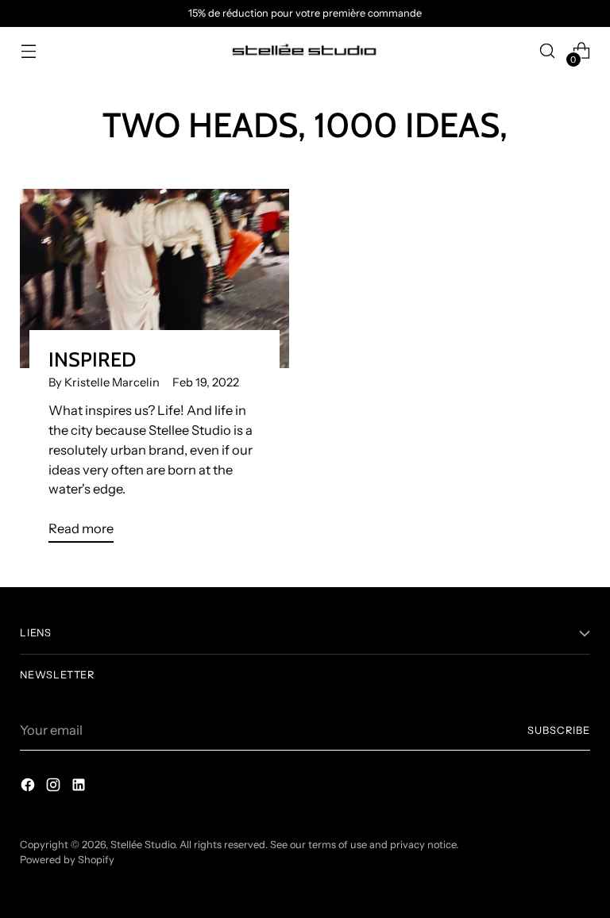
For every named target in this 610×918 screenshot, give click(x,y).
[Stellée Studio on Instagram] (54, 787)
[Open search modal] (547, 51)
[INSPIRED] (154, 278)
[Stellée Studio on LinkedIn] (80, 787)
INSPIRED (92, 359)
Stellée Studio (142, 845)
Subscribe (558, 730)
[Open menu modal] (28, 51)
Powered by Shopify (67, 860)
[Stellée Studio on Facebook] (29, 787)
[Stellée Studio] (305, 51)
